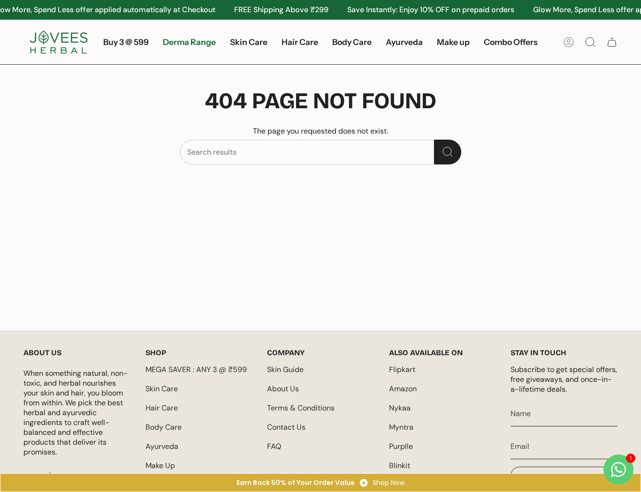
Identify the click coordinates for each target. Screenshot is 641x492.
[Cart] (612, 42)
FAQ (274, 446)
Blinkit (399, 465)
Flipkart (402, 369)
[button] (249, 42)
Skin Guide (285, 369)
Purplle (401, 446)
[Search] (447, 152)
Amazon (403, 389)
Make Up (160, 465)
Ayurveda (161, 446)
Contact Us (286, 427)
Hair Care (161, 408)
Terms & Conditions (301, 408)
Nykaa (400, 408)
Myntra (401, 427)
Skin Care (161, 389)
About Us (283, 389)
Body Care (163, 427)
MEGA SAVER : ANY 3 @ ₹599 (196, 369)
